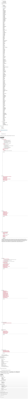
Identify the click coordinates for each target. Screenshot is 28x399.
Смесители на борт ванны (6, 264)
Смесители (3, 258)
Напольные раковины (5, 291)
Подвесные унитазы (6, 144)
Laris (3, 72)
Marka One (4, 74)
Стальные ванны (5, 178)
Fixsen (4, 48)
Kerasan (4, 67)
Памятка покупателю (4, 379)
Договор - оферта (5, 122)
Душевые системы (5, 262)
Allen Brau (4, 12)
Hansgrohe (4, 59)
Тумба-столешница (5, 235)
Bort (3, 28)
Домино (4, 119)
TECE (4, 103)
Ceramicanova (4, 32)
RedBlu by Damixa (5, 90)
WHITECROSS (5, 114)
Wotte (3, 115)
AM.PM (4, 13)
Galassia (4, 50)
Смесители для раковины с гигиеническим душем (10, 259)
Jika (3, 64)
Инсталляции (4, 139)
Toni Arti (4, 105)
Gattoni (4, 51)
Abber (3, 8)
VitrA (3, 112)
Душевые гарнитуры (5, 267)
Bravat (4, 29)
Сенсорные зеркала (6, 234)
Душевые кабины (5, 214)
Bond (3, 27)
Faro (3, 46)
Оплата (4, 5)
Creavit (4, 35)
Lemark (4, 73)
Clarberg (4, 34)
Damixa (4, 37)
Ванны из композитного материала (7, 176)
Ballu (3, 22)
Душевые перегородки (5, 212)
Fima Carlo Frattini (5, 47)
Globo (4, 55)
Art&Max (4, 19)
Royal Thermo (4, 93)
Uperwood (4, 107)
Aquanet (4, 15)
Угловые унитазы (6, 146)
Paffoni (4, 82)
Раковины (3, 290)
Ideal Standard (4, 61)
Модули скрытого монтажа (7, 143)
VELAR (4, 109)
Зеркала (4, 233)
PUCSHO (4, 85)
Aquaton (4, 16)
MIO (3, 77)
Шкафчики (4, 236)
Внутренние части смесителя (6, 266)
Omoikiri (4, 80)
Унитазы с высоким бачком (7, 147)
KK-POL (4, 69)
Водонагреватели (4, 329)
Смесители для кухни (5, 331)
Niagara (4, 78)
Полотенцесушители (4, 322)
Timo (3, 104)
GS (3, 58)
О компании (4, 6)
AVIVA (4, 21)
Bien (3, 25)
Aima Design (4, 10)
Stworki (4, 101)
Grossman (4, 57)
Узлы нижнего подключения (6, 351)
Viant (3, 111)
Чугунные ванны (5, 177)
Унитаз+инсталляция (5, 148)
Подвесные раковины (5, 292)
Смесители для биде (5, 265)
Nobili (4, 79)
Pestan (4, 83)
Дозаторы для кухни (5, 332)
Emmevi (4, 43)
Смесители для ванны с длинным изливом (9, 261)
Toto (3, 106)
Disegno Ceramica (5, 40)
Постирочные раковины (6, 296)
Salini (3, 94)
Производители (3, 385)
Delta (3, 39)
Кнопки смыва (6, 142)
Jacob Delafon (4, 63)
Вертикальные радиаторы (6, 350)
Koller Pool (4, 70)
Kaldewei (4, 65)
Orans (3, 81)
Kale (3, 66)
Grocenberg (4, 56)
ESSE (3, 45)
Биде (3, 149)
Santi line (4, 97)
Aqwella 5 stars (4, 18)
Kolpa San (4, 71)
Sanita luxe (4, 96)
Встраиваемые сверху (5, 293)
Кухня (2, 330)
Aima (3, 9)
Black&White (4, 26)
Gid (3, 54)
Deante (4, 38)
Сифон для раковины (5, 297)
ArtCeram (4, 20)
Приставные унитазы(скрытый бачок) (8, 145)
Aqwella (4, 17)
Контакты (3, 388)
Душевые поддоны (5, 213)
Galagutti (4, 49)
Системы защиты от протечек (5, 355)
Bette (3, 24)
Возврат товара (3, 382)
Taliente (4, 102)
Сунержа (4, 120)
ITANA (4, 62)
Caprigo (4, 31)
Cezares (4, 33)
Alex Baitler (4, 11)
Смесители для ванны (5, 260)
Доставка (4, 123)
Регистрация (4, 1)
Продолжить (1, 374)
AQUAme (4, 14)
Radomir (4, 86)
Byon (3, 30)
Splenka (4, 99)
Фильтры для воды (5, 333)
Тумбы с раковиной (5, 232)
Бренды (4, 181)
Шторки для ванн (5, 179)
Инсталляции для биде (7, 140)
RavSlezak (4, 89)
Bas (3, 23)
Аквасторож (4, 117)
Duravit (4, 41)
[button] (3, 368)
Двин (3, 118)
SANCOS (4, 95)
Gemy (3, 53)
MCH (3, 75)
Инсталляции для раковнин (7, 141)
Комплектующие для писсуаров (8, 150)
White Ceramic (4, 113)
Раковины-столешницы (5, 294)
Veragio (4, 110)
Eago (3, 42)
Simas (3, 98)
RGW (3, 91)
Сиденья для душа (5, 215)
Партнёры (3, 386)
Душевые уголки (5, 211)
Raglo (3, 87)
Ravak (4, 88)
